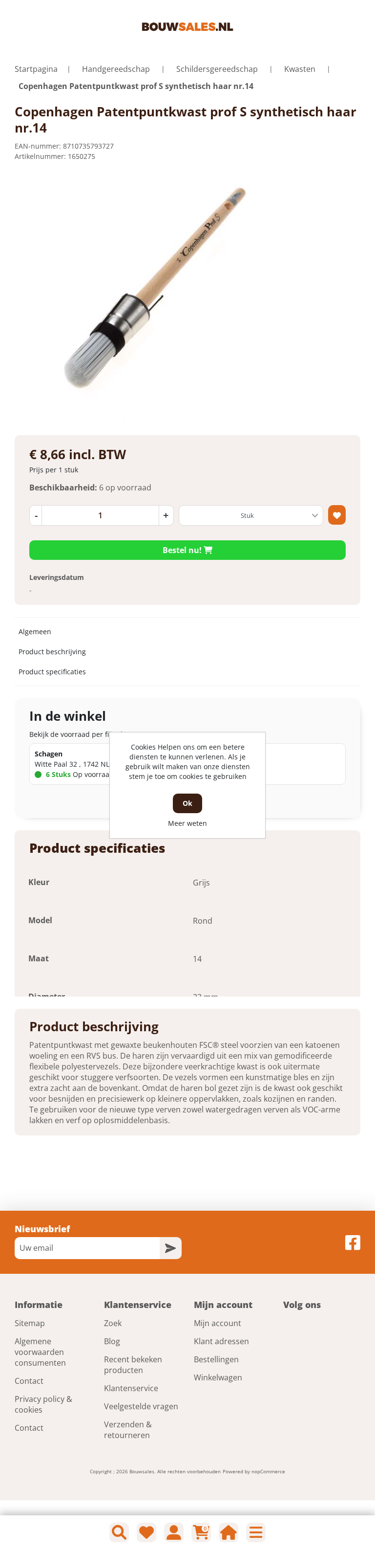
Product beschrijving (52, 651)
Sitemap (30, 1323)
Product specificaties (52, 671)
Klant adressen (221, 1341)
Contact (29, 1380)
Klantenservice (131, 1388)
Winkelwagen (218, 1377)
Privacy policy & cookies (43, 1404)
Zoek (113, 1323)
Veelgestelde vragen (141, 1406)
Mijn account (217, 1323)
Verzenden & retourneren (128, 1430)
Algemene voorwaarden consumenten (40, 1352)
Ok (187, 803)
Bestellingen (216, 1359)
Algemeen (35, 631)
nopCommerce (268, 1471)
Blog (112, 1341)
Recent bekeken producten (133, 1364)
